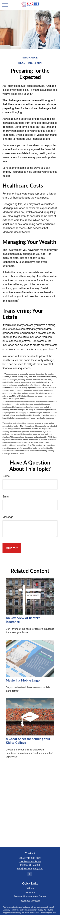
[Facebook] (30, 874)
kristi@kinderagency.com (30, 868)
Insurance (30, 892)
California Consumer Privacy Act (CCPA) (36, 909)
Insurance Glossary (30, 900)
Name (6, 476)
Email (5, 496)
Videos (30, 888)
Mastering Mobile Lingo (23, 680)
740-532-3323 (33, 858)
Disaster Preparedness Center (30, 896)
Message (7, 517)
